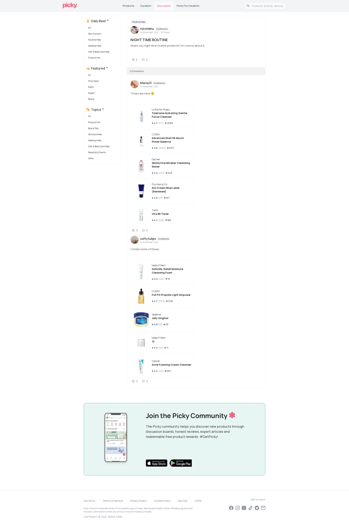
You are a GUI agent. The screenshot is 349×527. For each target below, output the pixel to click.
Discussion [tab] (164, 6)
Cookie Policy (162, 500)
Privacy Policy (138, 500)
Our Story (89, 500)
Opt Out (182, 500)
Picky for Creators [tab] (188, 6)
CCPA (198, 500)
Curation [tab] (145, 6)
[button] (103, 29)
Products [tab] (128, 6)
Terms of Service (113, 500)
